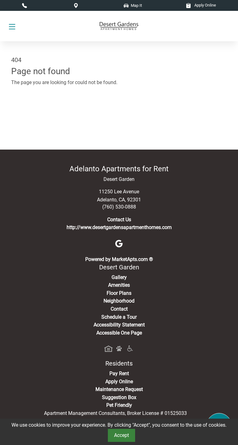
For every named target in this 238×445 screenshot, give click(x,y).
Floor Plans (119, 293)
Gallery (119, 277)
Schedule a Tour (119, 317)
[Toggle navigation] (12, 26)
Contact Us (119, 219)
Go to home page (30, 110)
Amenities (119, 285)
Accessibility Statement (119, 325)
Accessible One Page (119, 333)
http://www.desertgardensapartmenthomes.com (119, 227)
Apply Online (204, 5)
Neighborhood (119, 301)
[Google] (119, 243)
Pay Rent (119, 373)
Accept (121, 435)
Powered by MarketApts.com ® (119, 259)
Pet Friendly (119, 405)
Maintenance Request (119, 389)
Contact (119, 309)
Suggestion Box (119, 397)
